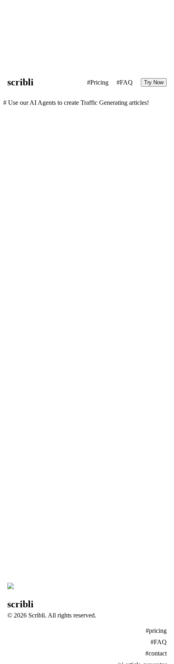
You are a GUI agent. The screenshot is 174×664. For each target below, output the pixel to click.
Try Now (153, 82)
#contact (156, 653)
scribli (20, 82)
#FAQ (125, 82)
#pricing (156, 630)
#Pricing (97, 82)
